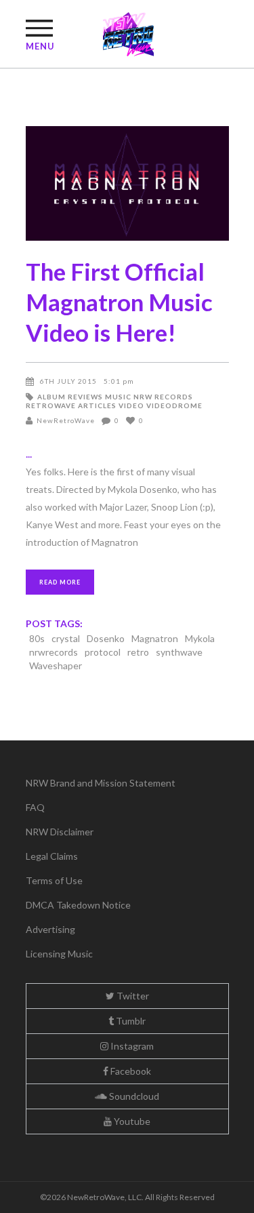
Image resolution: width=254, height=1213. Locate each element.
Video (131, 405)
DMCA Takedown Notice (78, 905)
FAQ (35, 807)
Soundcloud (133, 1096)
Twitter (131, 995)
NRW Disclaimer (59, 831)
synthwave (179, 652)
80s (37, 638)
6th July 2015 (68, 381)
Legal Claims (52, 856)
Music (118, 397)
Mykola (200, 638)
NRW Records (163, 397)
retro (138, 652)
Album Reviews (70, 397)
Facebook (129, 1071)
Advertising (50, 929)
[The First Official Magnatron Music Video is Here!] (127, 183)
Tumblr (130, 1021)
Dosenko (106, 638)
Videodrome (174, 405)
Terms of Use (54, 880)
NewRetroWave (66, 420)
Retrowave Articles (71, 405)
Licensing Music (59, 953)
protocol (103, 652)
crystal (65, 638)
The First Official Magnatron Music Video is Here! (119, 301)
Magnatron (154, 638)
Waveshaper (55, 665)
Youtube (131, 1121)
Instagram (131, 1046)
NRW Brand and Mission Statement (100, 783)
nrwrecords (53, 652)
